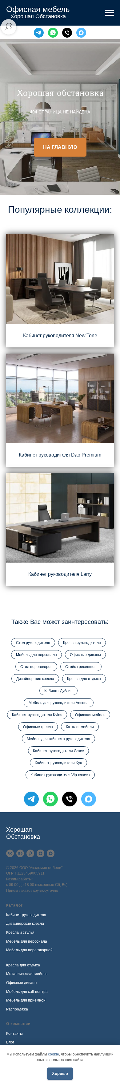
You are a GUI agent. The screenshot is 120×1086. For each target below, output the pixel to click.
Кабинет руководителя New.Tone (60, 831)
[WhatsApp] (53, 33)
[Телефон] (67, 33)
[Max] (81, 33)
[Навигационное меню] (109, 13)
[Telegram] (39, 33)
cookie (53, 1054)
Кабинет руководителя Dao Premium (60, 950)
